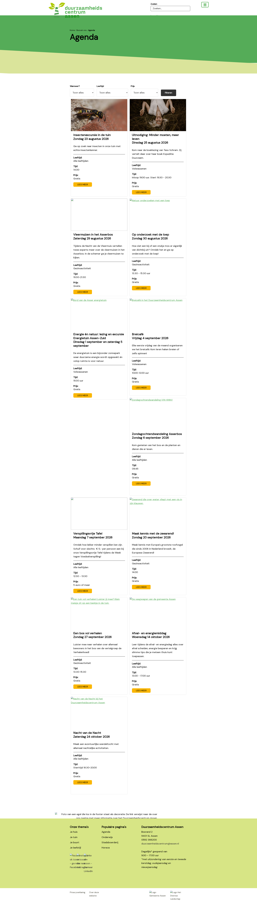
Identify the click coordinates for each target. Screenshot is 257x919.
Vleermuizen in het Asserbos (93, 236)
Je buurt (74, 842)
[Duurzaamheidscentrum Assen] (205, 4)
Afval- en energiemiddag (151, 635)
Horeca (106, 847)
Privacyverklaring (77, 892)
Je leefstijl (75, 847)
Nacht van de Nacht (91, 735)
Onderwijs (107, 837)
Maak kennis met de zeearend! (153, 535)
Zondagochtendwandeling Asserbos (157, 436)
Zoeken (154, 4)
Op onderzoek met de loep (150, 236)
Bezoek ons (82, 30)
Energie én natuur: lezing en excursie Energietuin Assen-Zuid (98, 340)
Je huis (74, 831)
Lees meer (82, 184)
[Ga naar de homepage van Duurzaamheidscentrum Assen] (75, 12)
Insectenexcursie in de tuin (92, 137)
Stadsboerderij (110, 842)
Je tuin (73, 837)
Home (72, 30)
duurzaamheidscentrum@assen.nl (160, 843)
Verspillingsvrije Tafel (92, 535)
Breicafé (150, 336)
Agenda (106, 831)
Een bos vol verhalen (92, 635)
